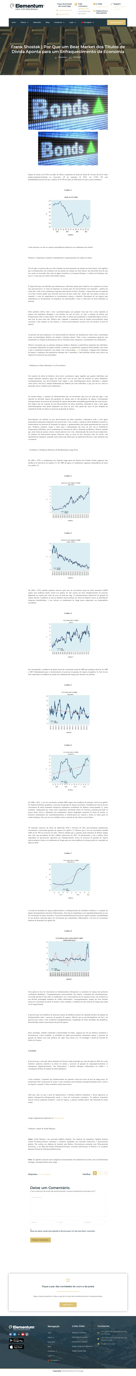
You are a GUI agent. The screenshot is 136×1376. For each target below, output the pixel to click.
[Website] (94, 1223)
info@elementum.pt (102, 6)
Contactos (58, 22)
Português (87, 22)
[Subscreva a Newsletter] (94, 11)
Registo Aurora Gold (79, 1351)
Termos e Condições (79, 1333)
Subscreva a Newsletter (102, 12)
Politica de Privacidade (80, 1337)
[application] (27, 22)
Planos (23, 22)
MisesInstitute (59, 1118)
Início (14, 22)
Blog (47, 22)
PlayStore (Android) (65, 10)
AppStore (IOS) (64, 14)
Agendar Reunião (116, 22)
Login (71, 22)
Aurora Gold (117, 9)
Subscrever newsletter (80, 1342)
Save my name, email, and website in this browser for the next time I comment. (62, 1231)
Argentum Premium (119, 6)
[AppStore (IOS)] (57, 14)
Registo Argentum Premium (82, 1346)
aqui (77, 350)
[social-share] (95, 1173)
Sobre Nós (37, 22)
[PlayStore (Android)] (57, 10)
